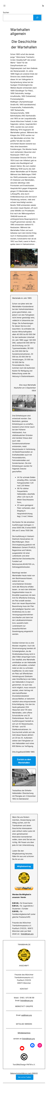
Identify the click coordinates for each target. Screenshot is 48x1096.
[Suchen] (37, 17)
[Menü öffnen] (4, 5)
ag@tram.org (26, 1015)
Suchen (6, 12)
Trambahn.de (24, 944)
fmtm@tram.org (27, 934)
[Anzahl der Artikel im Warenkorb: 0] (43, 6)
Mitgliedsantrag (24, 1033)
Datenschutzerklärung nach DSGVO (24, 1073)
